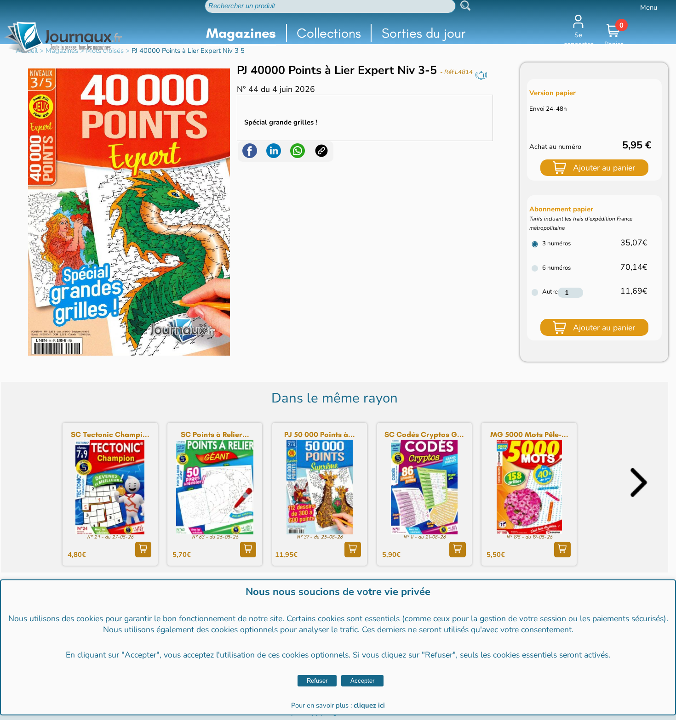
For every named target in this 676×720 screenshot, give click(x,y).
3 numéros (556, 243)
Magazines (241, 33)
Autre (550, 292)
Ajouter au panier (604, 167)
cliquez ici (369, 705)
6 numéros (556, 268)
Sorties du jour (424, 33)
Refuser (317, 680)
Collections (329, 33)
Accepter (362, 680)
